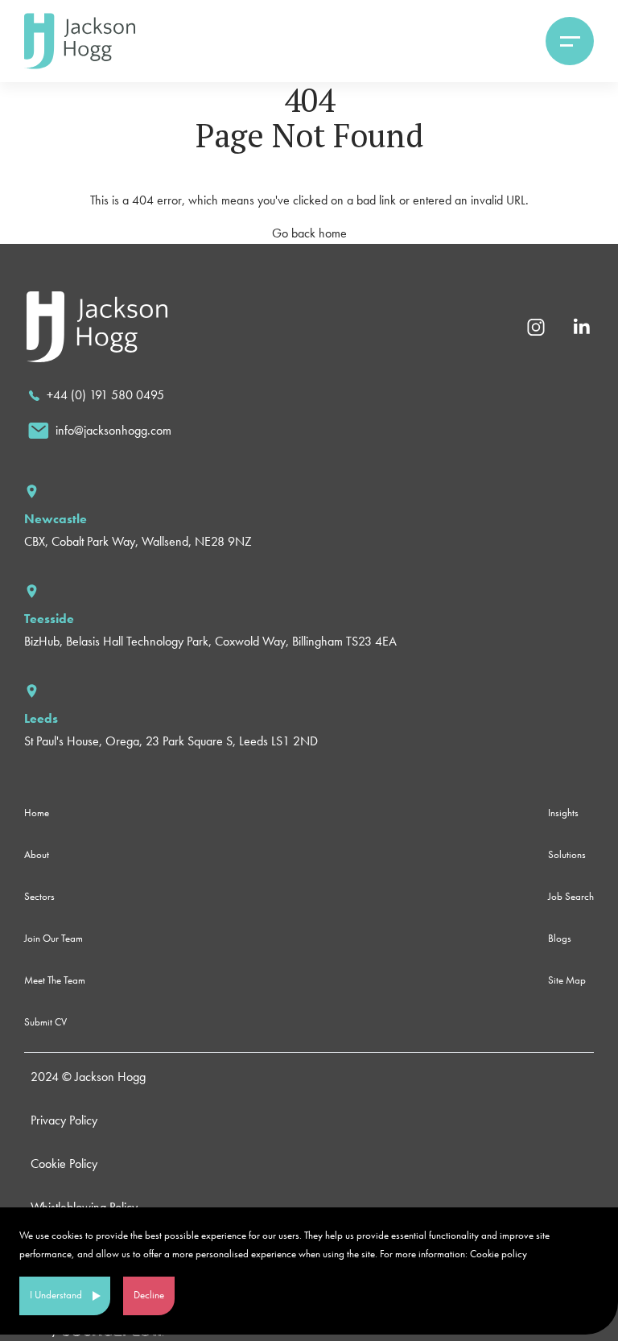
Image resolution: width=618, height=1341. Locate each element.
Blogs (559, 938)
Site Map (567, 980)
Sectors (39, 896)
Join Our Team (53, 938)
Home (36, 812)
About (36, 854)
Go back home (309, 233)
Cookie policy (498, 1254)
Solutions (567, 854)
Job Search (571, 896)
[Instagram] (536, 325)
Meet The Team (54, 980)
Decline (149, 1295)
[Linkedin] (581, 325)
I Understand (56, 1295)
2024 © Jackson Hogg (88, 1076)
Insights (563, 812)
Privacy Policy (64, 1120)
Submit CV (45, 1022)
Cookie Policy (64, 1163)
